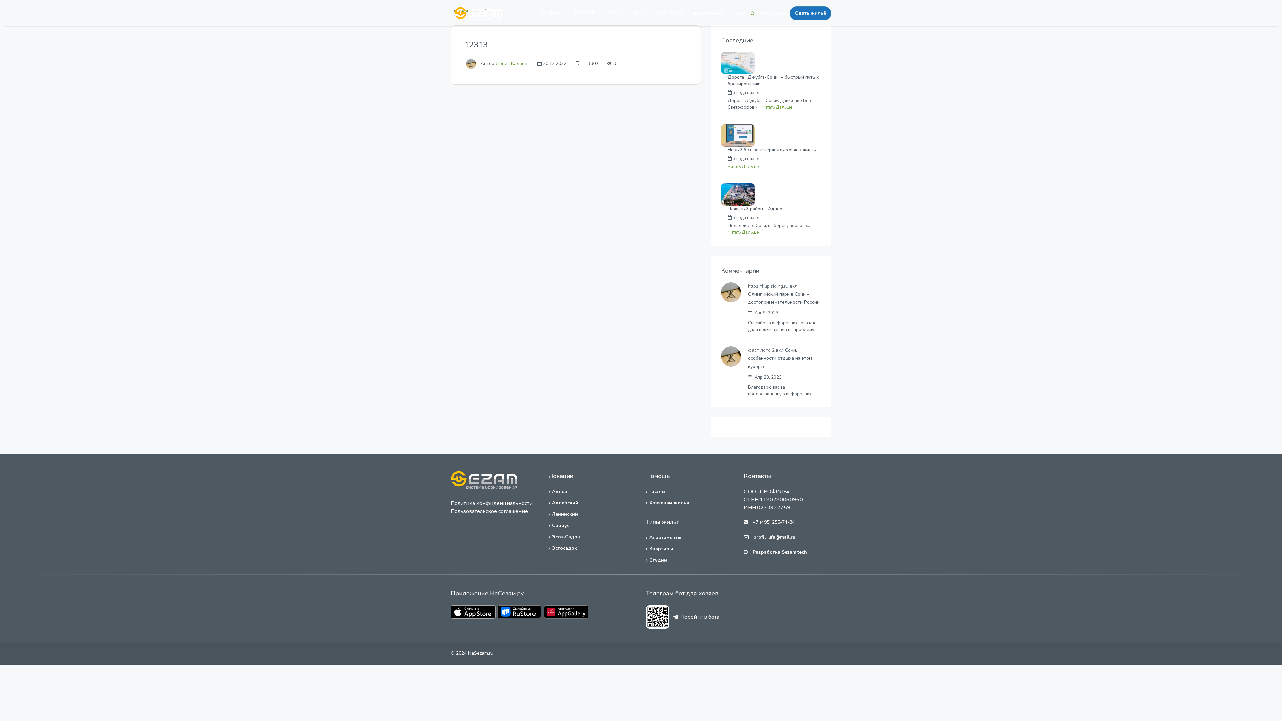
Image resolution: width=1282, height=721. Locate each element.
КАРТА (614, 13)
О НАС (640, 13)
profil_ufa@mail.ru (774, 537)
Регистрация (772, 13)
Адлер (559, 491)
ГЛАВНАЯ (553, 13)
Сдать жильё (810, 13)
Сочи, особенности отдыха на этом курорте (780, 358)
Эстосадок (564, 548)
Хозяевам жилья (669, 503)
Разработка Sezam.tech (780, 552)
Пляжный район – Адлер (755, 209)
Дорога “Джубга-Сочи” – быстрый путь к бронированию (773, 80)
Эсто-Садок (566, 537)
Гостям (657, 491)
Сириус (560, 525)
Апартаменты (665, 537)
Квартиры (661, 549)
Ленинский (565, 514)
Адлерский (565, 503)
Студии (658, 560)
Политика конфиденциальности (492, 503)
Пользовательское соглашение (489, 511)
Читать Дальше (777, 107)
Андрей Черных (790, 93)
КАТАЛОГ (585, 13)
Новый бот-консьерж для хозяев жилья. (773, 150)
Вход (740, 13)
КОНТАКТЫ (670, 13)
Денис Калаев (511, 63)
